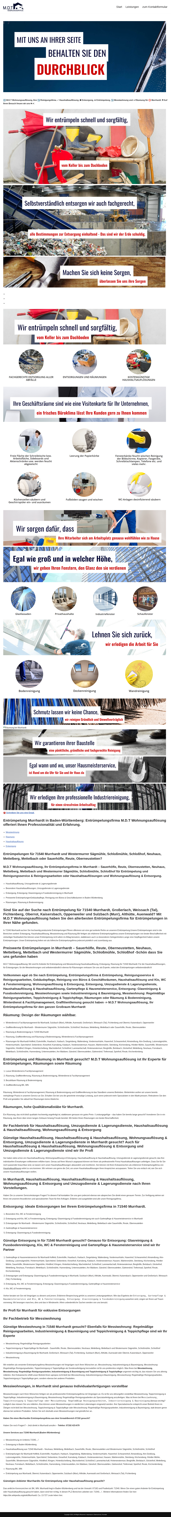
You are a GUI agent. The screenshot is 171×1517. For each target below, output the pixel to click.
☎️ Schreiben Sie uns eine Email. (18, 813)
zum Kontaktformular (154, 6)
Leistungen (132, 6)
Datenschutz (97, 1514)
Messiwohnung (12, 832)
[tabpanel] (85, 562)
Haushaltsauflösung (15, 841)
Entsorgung (11, 846)
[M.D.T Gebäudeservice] (15, 7)
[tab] (87, 294)
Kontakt (104, 1514)
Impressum (90, 1514)
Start (119, 6)
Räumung (10, 837)
